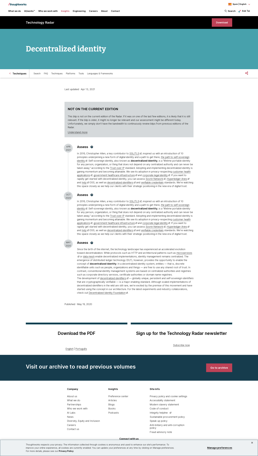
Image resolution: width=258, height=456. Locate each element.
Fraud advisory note (161, 432)
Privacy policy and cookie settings (168, 396)
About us (72, 396)
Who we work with (77, 408)
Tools (81, 73)
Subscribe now (181, 345)
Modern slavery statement (164, 404)
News (70, 416)
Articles (112, 400)
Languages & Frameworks (100, 73)
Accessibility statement (162, 400)
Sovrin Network (154, 178)
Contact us (73, 429)
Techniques (57, 73)
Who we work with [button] (48, 11)
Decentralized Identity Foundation (107, 292)
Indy (84, 182)
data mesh (89, 256)
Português (81, 348)
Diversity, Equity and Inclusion (83, 420)
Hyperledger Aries (177, 178)
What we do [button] (14, 11)
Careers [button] (93, 11)
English (69, 348)
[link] (222, 22)
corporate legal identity (155, 175)
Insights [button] (65, 11)
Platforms (70, 73)
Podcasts (113, 412)
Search (232, 11)
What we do (73, 400)
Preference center (118, 396)
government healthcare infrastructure (114, 175)
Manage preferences (219, 447)
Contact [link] (115, 11)
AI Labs (71, 412)
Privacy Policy (66, 451)
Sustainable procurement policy (167, 416)
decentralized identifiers (120, 182)
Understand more (77, 132)
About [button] (104, 11)
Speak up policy (158, 420)
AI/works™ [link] (29, 11)
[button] (91, 147)
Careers (71, 425)
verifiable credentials (152, 182)
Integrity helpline (159, 412)
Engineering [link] (79, 11)
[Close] (252, 443)
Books (112, 408)
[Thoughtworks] (17, 3)
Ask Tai (246, 11)
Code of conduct (159, 408)
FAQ (46, 73)
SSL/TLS (134, 153)
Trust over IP (117, 168)
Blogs (111, 404)
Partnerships (74, 404)
